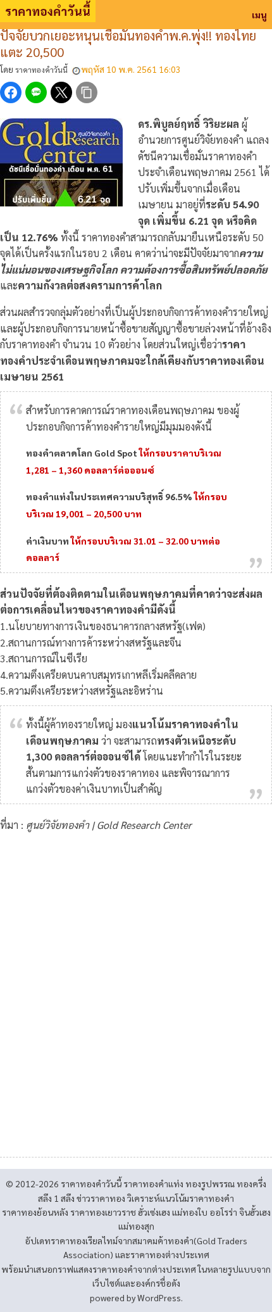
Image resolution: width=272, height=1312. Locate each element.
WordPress (159, 1297)
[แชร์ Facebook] (11, 92)
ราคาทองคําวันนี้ (47, 11)
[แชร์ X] (61, 92)
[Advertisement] (136, 990)
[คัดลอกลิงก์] (86, 92)
